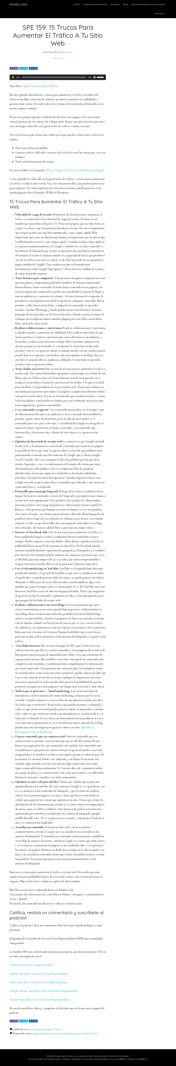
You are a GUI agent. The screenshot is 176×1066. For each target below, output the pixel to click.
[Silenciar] (94, 77)
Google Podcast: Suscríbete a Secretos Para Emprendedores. (44, 991)
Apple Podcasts (32, 86)
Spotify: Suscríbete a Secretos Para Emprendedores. (39, 973)
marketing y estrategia (40, 1029)
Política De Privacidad (119, 1056)
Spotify (47, 86)
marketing (66, 1033)
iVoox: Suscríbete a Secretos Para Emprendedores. (38, 982)
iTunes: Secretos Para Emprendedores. (32, 965)
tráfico (94, 1033)
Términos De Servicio (97, 1056)
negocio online (82, 1033)
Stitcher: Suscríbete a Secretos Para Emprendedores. (40, 999)
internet (56, 1033)
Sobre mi (72, 1056)
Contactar (82, 1056)
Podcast (57, 1029)
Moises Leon (18, 4)
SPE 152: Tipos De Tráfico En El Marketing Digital (74, 170)
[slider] (101, 77)
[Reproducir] (13, 77)
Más (55, 86)
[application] (58, 77)
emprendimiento (41, 1033)
